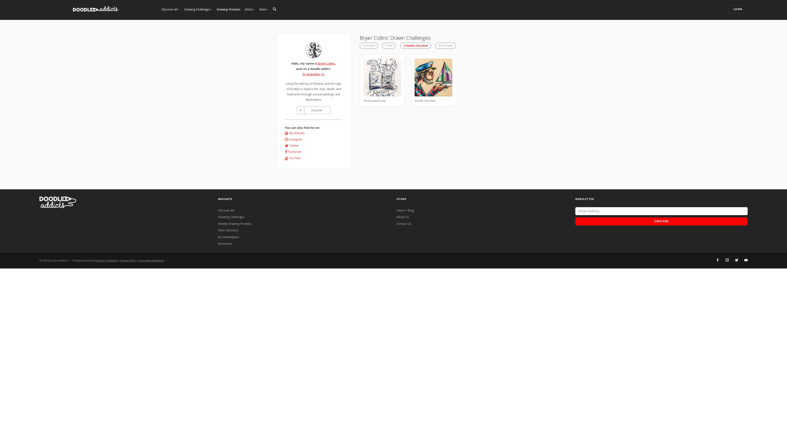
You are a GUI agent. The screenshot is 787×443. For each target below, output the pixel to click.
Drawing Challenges (231, 217)
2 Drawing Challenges (415, 46)
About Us (403, 217)
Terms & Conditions (106, 260)
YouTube (295, 158)
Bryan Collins (326, 63)
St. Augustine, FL (314, 74)
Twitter (294, 145)
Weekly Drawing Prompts (235, 224)
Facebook (294, 152)
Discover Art (226, 210)
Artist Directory (228, 230)
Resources (225, 243)
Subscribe (661, 221)
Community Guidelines (151, 260)
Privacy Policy (127, 260)
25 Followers (445, 46)
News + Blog (405, 210)
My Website (297, 133)
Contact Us (404, 224)
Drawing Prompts (228, 9)
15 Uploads (369, 46)
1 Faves (389, 46)
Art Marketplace (228, 237)
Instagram (296, 139)
